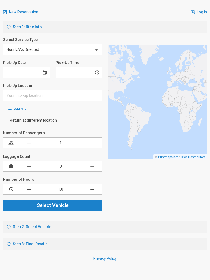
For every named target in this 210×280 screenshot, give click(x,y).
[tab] (105, 27)
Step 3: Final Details (30, 244)
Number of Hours (18, 179)
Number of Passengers (24, 133)
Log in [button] (201, 12)
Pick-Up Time (67, 62)
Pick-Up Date (14, 62)
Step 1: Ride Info (27, 27)
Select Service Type (20, 39)
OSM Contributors (193, 157)
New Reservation (23, 12)
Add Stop (20, 109)
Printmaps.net (168, 157)
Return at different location (33, 120)
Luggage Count (16, 156)
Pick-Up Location (18, 85)
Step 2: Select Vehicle (31, 226)
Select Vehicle (53, 205)
